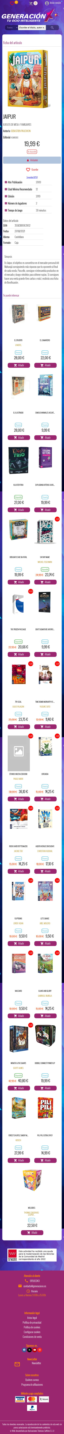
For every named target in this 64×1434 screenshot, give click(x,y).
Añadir (20, 365)
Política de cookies (32, 1327)
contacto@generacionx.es (34, 1286)
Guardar (34, 169)
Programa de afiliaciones (32, 1384)
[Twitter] (29, 1350)
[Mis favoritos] (12, 3)
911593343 (35, 1281)
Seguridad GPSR (32, 177)
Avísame (33, 160)
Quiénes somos (32, 1380)
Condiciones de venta (32, 1337)
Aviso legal (32, 1318)
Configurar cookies (32, 1332)
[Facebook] (24, 1350)
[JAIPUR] (28, 79)
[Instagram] (39, 1350)
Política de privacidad (32, 1322)
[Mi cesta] (31, 3)
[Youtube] (34, 1350)
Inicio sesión (55, 3)
